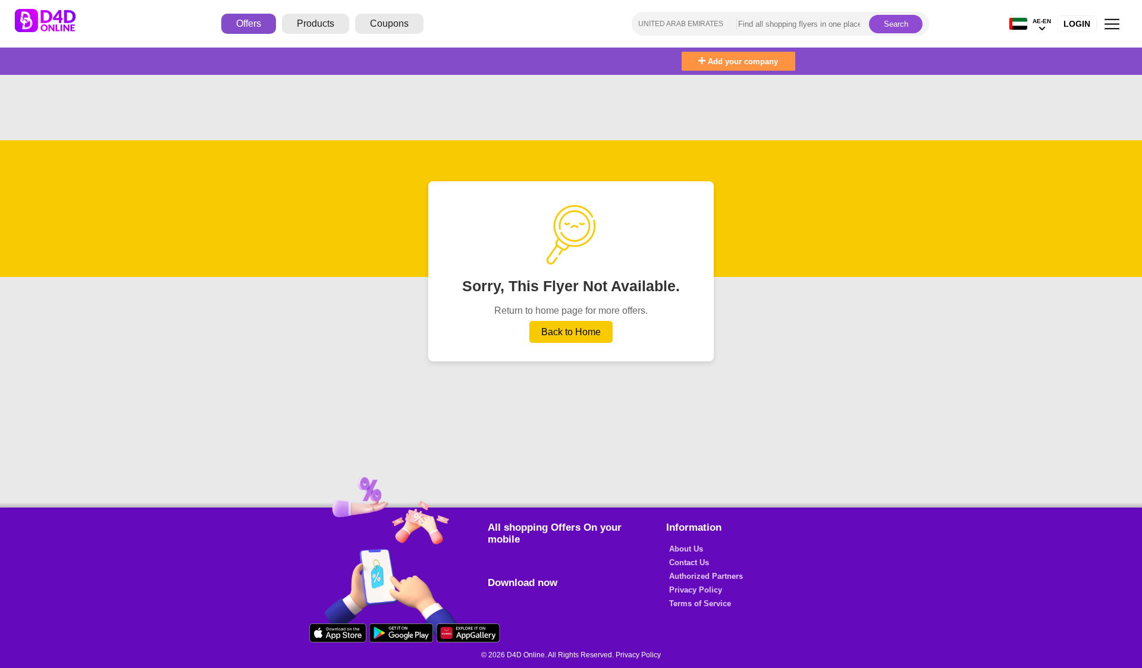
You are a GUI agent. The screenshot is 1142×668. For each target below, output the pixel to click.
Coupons (389, 23)
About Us (686, 548)
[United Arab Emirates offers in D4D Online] (54, 24)
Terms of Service (700, 603)
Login (1076, 24)
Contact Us (689, 562)
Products (315, 23)
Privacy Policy (695, 589)
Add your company (741, 61)
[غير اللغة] (1018, 24)
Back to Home (571, 332)
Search (896, 24)
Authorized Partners (706, 576)
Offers (248, 23)
